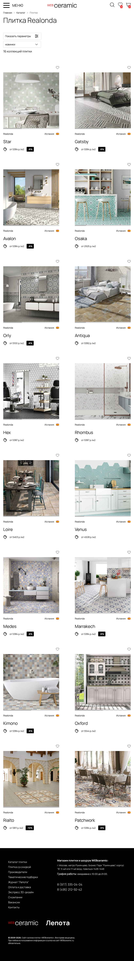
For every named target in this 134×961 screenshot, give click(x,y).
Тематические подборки (23, 877)
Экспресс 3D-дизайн (21, 892)
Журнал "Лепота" (18, 882)
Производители (17, 872)
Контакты (13, 907)
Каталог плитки (17, 862)
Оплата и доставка (19, 887)
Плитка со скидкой (19, 867)
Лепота (58, 922)
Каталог (21, 12)
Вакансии (14, 902)
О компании (15, 897)
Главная (7, 12)
